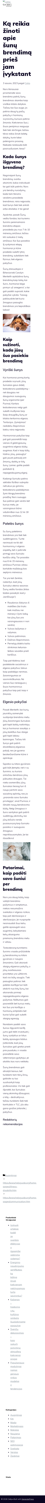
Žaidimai (15, 1456)
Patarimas (15, 1437)
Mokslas (14, 1430)
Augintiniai (11, 1175)
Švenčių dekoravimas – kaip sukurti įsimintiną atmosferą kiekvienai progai (17, 1344)
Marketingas (16, 1426)
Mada (13, 1422)
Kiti (12, 1418)
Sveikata (14, 1448)
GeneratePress (28, 1499)
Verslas (14, 1452)
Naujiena (15, 1433)
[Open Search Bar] (4, 5)
